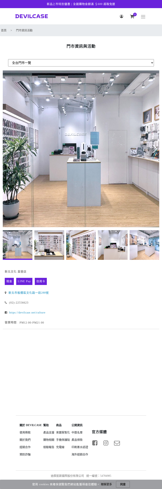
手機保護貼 (63, 439)
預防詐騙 (25, 454)
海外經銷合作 (80, 454)
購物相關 (48, 439)
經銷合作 (25, 447)
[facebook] (95, 443)
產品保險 (77, 439)
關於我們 (25, 439)
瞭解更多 (106, 484)
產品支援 (48, 432)
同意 (123, 484)
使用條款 (25, 432)
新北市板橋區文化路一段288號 (28, 292)
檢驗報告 (48, 447)
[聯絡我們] (117, 443)
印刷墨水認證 (80, 447)
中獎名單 (77, 432)
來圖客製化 (63, 432)
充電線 (60, 447)
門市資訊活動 (24, 30)
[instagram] (106, 443)
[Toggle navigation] (143, 16)
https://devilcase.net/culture (26, 312)
